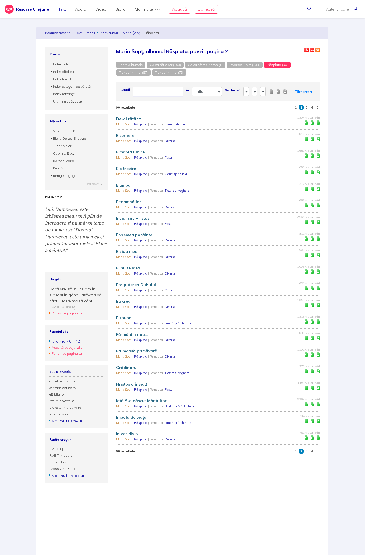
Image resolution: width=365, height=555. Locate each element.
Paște (168, 157)
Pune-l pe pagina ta (67, 313)
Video (100, 9)
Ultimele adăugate (67, 101)
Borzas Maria (63, 161)
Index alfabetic (64, 71)
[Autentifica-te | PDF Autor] (306, 50)
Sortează (232, 90)
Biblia (120, 9)
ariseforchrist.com (63, 381)
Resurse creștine (57, 33)
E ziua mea (126, 251)
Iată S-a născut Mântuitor (141, 400)
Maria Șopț (132, 33)
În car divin (127, 433)
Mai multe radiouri (68, 475)
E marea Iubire (130, 152)
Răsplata (141, 124)
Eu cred (123, 301)
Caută (125, 89)
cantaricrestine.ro (62, 388)
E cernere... (127, 135)
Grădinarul (127, 367)
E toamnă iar (128, 201)
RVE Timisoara (61, 455)
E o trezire (126, 168)
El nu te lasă (128, 268)
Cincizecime (173, 290)
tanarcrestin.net (61, 414)
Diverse (170, 141)
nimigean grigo (64, 175)
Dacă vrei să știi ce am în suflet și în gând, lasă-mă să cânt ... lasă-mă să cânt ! (75, 295)
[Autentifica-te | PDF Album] (312, 50)
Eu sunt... (125, 317)
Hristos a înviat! (131, 384)
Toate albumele (131, 65)
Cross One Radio (62, 468)
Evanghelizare (175, 124)
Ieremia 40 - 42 (66, 341)
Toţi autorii (92, 183)
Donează (206, 9)
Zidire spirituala (176, 174)
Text (62, 9)
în (187, 90)
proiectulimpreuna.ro (65, 407)
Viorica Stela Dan (66, 131)
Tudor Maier (62, 146)
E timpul (124, 185)
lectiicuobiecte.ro (61, 401)
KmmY (58, 168)
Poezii (90, 33)
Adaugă (179, 9)
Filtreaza (303, 91)
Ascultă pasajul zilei (67, 347)
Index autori (109, 33)
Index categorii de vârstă (72, 86)
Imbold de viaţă (131, 417)
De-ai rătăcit (128, 118)
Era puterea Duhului (136, 284)
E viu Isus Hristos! (133, 218)
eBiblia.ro (56, 394)
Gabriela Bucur (64, 153)
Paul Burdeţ (63, 307)
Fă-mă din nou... (132, 334)
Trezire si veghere (177, 191)
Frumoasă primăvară (136, 351)
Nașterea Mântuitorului (181, 406)
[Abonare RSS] (317, 50)
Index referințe (64, 94)
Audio (80, 9)
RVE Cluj (56, 449)
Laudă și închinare (178, 323)
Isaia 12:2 (53, 197)
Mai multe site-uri (67, 421)
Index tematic (63, 79)
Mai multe (144, 9)
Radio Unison (60, 462)
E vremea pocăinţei (134, 234)
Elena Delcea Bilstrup (69, 138)
